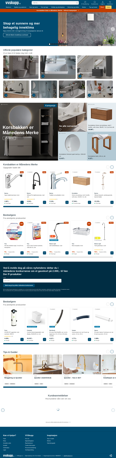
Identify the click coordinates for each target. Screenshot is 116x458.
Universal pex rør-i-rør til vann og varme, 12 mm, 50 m (80, 333)
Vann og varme (33, 7)
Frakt (4, 438)
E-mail (4, 277)
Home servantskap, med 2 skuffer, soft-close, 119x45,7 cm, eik (81, 196)
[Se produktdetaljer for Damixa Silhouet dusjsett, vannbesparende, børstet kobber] (104, 181)
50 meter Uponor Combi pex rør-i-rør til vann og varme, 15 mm (103, 333)
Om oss (27, 438)
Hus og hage (44, 7)
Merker (84, 7)
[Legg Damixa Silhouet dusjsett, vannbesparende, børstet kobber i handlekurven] (112, 202)
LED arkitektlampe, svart (55, 245)
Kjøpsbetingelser (29, 440)
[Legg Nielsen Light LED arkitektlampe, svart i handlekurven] (67, 252)
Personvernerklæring (30, 447)
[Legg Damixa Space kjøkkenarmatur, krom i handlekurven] (22, 202)
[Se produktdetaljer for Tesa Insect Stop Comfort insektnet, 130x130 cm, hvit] (36, 231)
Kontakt (5, 445)
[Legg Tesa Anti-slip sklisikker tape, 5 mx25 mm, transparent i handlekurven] (22, 252)
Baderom (8, 7)
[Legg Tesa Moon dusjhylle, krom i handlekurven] (89, 252)
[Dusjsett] (44, 97)
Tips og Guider (93, 7)
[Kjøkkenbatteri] (16, 97)
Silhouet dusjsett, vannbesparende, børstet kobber (103, 196)
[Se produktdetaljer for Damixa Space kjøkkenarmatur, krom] (14, 181)
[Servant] (58, 78)
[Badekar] (72, 97)
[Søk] (77, 2)
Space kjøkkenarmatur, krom (11, 195)
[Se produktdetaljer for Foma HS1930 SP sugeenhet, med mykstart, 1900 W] (14, 318)
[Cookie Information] (111, 455)
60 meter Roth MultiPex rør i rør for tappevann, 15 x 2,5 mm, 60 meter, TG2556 (58, 334)
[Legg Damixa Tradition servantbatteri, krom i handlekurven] (67, 202)
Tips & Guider (50, 438)
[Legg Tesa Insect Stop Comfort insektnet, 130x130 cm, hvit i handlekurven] (44, 252)
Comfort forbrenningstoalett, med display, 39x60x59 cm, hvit (35, 333)
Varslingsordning (29, 450)
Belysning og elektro (73, 7)
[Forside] (13, 3)
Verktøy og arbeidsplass (58, 7)
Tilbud (102, 7)
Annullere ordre (7, 443)
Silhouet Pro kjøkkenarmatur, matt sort (35, 196)
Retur (4, 440)
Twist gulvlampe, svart (100, 245)
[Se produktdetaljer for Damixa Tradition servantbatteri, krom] (59, 181)
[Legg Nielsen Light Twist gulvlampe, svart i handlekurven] (112, 252)
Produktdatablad (53, 238)
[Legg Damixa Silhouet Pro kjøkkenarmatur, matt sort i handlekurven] (44, 202)
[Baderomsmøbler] (95, 78)
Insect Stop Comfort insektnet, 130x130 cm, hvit (35, 246)
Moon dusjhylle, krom (77, 245)
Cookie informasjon (30, 445)
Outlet (108, 7)
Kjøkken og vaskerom (20, 7)
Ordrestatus (6, 447)
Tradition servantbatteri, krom (56, 195)
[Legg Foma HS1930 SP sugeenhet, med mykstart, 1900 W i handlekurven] (22, 339)
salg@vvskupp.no (68, 455)
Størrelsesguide (51, 443)
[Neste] (113, 29)
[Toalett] (21, 78)
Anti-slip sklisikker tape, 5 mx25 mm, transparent (13, 246)
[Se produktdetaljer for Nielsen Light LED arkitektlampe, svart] (59, 231)
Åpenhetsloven (29, 443)
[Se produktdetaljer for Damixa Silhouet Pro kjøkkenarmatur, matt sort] (36, 181)
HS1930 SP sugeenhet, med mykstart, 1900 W (11, 333)
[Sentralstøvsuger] (100, 97)
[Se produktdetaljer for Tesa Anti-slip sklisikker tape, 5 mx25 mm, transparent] (14, 231)
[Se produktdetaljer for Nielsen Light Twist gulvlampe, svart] (104, 231)
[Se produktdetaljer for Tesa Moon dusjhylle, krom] (81, 231)
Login (4, 450)
